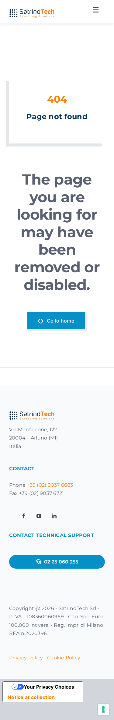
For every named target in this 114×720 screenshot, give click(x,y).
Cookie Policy (63, 658)
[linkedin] (54, 516)
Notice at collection (31, 697)
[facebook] (24, 516)
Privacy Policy (26, 658)
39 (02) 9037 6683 (51, 485)
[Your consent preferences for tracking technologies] (103, 709)
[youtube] (39, 516)
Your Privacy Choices (49, 687)
